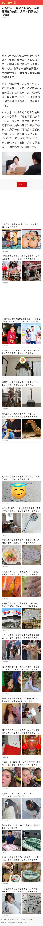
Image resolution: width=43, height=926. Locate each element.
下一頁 (21, 184)
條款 (17, 922)
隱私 (20, 922)
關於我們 (4, 922)
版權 (24, 922)
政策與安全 (11, 922)
